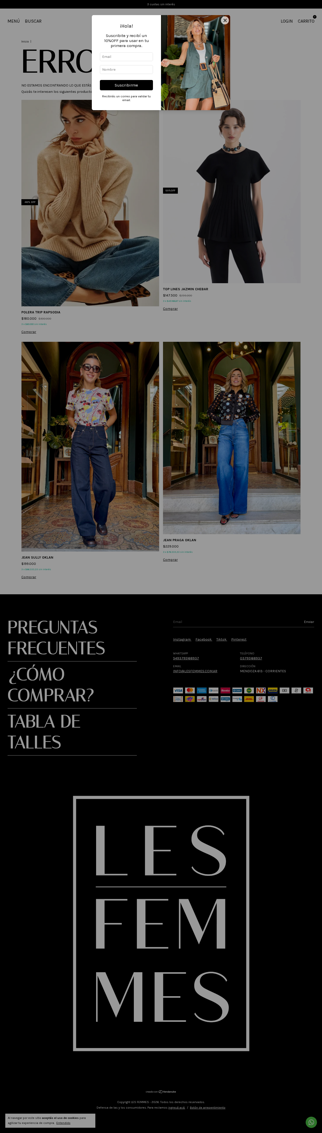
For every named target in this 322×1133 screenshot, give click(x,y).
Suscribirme (126, 85)
